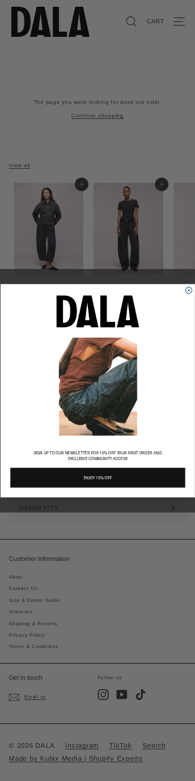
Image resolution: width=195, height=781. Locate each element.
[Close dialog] (188, 290)
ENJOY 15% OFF (97, 477)
